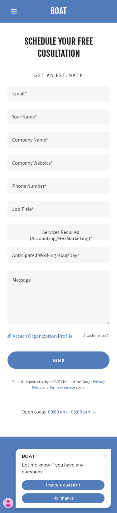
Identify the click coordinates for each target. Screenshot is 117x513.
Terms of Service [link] (62, 387)
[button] (15, 11)
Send (58, 360)
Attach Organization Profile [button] (42, 336)
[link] (58, 11)
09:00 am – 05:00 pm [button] (69, 412)
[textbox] (58, 93)
